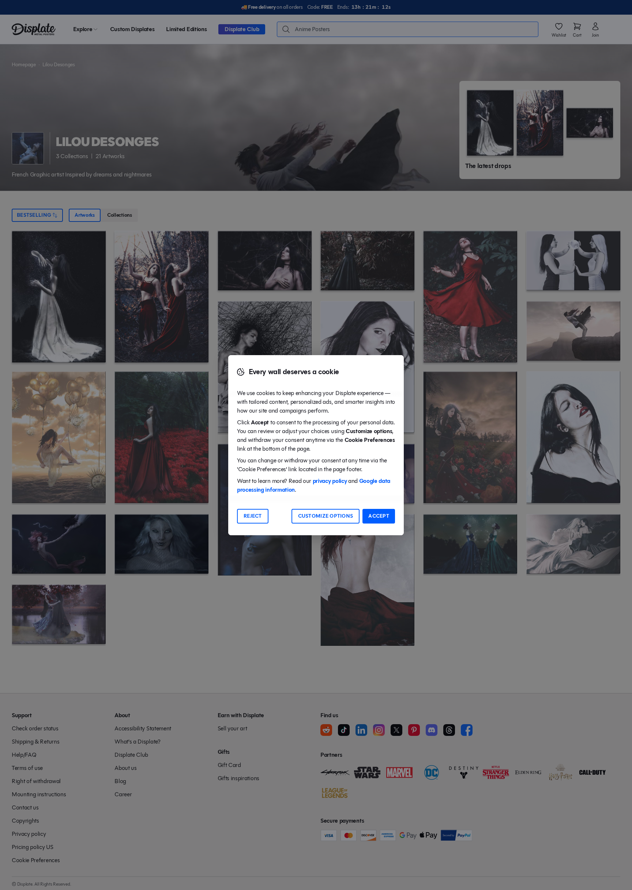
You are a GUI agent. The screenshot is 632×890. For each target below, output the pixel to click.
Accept (378, 516)
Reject (253, 516)
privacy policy (330, 480)
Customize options (325, 516)
